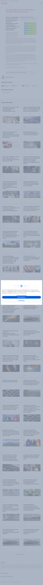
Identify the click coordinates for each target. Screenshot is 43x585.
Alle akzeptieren (21, 297)
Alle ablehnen (21, 300)
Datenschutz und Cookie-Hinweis (20, 292)
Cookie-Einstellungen (22, 295)
